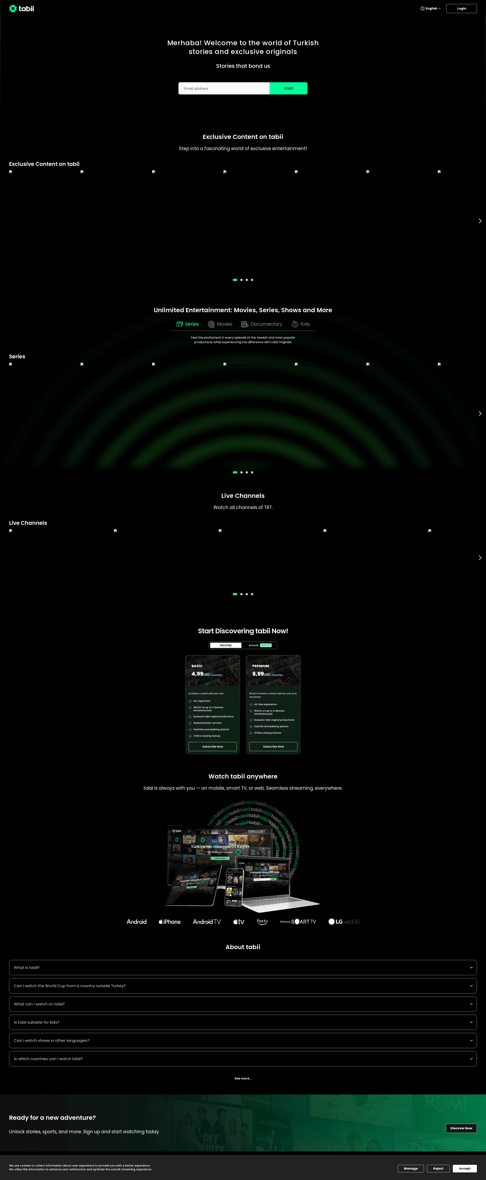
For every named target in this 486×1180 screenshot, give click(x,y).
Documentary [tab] (266, 324)
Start (288, 88)
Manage (411, 1168)
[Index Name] (43, 221)
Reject (438, 1168)
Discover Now (461, 1128)
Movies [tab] (224, 324)
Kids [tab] (305, 324)
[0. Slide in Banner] (235, 280)
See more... (243, 1078)
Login (461, 8)
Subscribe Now (212, 746)
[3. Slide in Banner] (252, 280)
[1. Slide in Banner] (241, 280)
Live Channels (243, 495)
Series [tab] (192, 324)
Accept (465, 1168)
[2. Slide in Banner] (247, 280)
